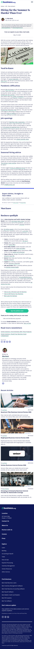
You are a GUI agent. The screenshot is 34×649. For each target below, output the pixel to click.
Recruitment (11, 6)
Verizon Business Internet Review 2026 (13, 465)
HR (6, 6)
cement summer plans (22, 139)
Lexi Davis (4, 410)
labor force (4, 80)
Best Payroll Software (7, 592)
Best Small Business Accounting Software (13, 589)
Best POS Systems (7, 598)
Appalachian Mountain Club (8, 110)
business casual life (14, 263)
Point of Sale (5, 559)
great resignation (14, 79)
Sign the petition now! (17, 311)
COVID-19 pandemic (18, 96)
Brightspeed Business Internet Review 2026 (15, 438)
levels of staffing (11, 113)
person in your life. (9, 256)
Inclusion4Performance (25, 277)
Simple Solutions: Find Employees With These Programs (16, 331)
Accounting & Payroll (7, 553)
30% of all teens (9, 89)
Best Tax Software (7, 601)
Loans (3, 547)
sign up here (27, 323)
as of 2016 (25, 231)
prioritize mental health (12, 267)
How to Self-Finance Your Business (13, 294)
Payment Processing (7, 563)
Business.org (5, 645)
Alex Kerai (10, 18)
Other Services (6, 572)
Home (2, 6)
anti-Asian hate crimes (18, 221)
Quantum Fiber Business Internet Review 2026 (16, 412)
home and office (20, 248)
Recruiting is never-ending (8, 163)
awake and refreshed (18, 252)
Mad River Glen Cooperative (17, 122)
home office (12, 244)
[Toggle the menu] (32, 2)
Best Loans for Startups (10, 296)
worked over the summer (8, 94)
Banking (4, 550)
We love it (25, 241)
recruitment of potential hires (11, 127)
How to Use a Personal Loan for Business (15, 292)
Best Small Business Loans (9, 583)
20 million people (8, 229)
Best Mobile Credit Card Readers (11, 595)
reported (21, 224)
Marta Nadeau (5, 488)
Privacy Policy (23, 202)
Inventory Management (8, 566)
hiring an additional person (17, 168)
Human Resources (7, 569)
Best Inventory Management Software (12, 586)
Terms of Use (15, 202)
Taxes (3, 556)
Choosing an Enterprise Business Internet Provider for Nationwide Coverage (14, 491)
